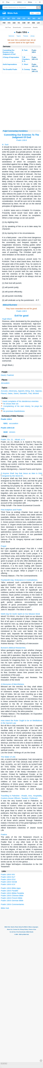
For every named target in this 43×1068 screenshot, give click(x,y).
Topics (18, 36)
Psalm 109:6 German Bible (12, 901)
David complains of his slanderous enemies (20, 401)
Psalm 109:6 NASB (9, 882)
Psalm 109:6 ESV (8, 879)
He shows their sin (10, 404)
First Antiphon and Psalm (11, 510)
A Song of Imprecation (11, 57)
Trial (30, 393)
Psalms (4, 834)
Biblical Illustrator (10, 305)
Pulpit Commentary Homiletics (15, 131)
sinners (9, 432)
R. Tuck (24, 50)
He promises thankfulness (14, 411)
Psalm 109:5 (21, 311)
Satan (10, 393)
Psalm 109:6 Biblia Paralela (12, 893)
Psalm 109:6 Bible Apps (11, 888)
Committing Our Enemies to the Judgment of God (9, 52)
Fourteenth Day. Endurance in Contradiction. (19, 580)
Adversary (13, 391)
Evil (32, 391)
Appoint (21, 391)
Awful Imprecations (10, 64)
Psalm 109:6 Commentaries (12, 904)
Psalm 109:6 (21, 140)
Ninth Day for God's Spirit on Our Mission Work (20, 614)
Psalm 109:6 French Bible (11, 898)
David (3, 375)
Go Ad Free (4, 1063)
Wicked (36, 393)
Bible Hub (5, 908)
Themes (25, 36)
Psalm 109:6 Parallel (9, 891)
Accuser (4, 391)
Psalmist (10, 375)
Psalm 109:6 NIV (8, 874)
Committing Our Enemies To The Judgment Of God (21, 136)
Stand (16, 393)
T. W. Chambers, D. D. (26, 59)
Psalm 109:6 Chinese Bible (12, 896)
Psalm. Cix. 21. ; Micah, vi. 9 (13, 439)
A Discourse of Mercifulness (12, 684)
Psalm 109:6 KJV (8, 884)
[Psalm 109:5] (2, 480)
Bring (27, 391)
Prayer (3, 546)
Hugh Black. (7, 319)
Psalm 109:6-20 (7, 428)
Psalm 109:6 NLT (8, 877)
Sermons (11, 36)
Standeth (23, 393)
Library (32, 36)
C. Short (25, 64)
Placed (4, 393)
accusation (10, 423)
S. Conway (26, 69)
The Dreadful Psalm (10, 69)
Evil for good (21, 315)
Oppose (38, 391)
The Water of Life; (8, 757)
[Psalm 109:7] (40, 480)
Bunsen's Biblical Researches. (13, 648)
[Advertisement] (21, 117)
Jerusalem (5, 383)
